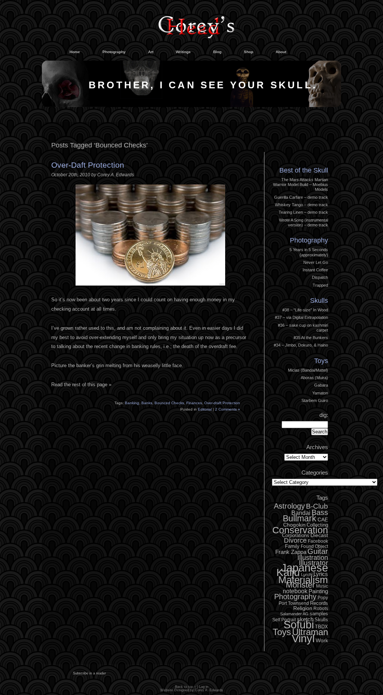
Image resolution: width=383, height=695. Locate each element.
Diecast (319, 535)
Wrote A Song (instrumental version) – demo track (303, 222)
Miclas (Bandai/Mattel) (308, 370)
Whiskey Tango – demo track (301, 204)
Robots (320, 608)
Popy (323, 597)
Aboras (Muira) (314, 377)
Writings (183, 52)
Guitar (317, 551)
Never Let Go (315, 262)
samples (319, 613)
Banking (132, 403)
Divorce (295, 540)
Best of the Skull (303, 170)
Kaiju (288, 572)
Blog (217, 52)
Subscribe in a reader (89, 673)
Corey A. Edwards (209, 690)
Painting (318, 591)
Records (319, 603)
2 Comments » (227, 409)
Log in (316, 150)
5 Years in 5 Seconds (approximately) (308, 252)
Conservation (300, 530)
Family (292, 546)
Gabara (321, 385)
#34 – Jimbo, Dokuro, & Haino (301, 345)
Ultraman (310, 632)
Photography (114, 52)
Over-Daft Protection (87, 165)
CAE (323, 519)
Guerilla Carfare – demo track (301, 197)
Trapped (320, 285)
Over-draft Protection (222, 403)
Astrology (289, 506)
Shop (248, 52)
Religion (302, 608)
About (281, 52)
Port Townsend (294, 603)
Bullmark (299, 518)
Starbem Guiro (314, 400)
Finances (194, 403)
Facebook (318, 541)
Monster (300, 584)
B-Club (317, 506)
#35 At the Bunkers (311, 337)
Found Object (314, 546)
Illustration (312, 557)
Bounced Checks (169, 403)
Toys (321, 361)
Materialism (303, 579)
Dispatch (320, 277)
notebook (295, 591)
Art (150, 52)
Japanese (304, 567)
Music (322, 586)
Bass (320, 512)
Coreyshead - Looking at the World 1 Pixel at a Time (196, 23)
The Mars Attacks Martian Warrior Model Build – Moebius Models (300, 184)
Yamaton (320, 393)
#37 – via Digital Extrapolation (301, 317)
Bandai (300, 512)
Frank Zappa (290, 552)
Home (75, 52)
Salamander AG (294, 614)
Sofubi (299, 625)
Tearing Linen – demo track (303, 212)
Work (322, 640)
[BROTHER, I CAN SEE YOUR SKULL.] (191, 105)
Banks (146, 403)
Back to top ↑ (185, 687)
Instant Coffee (315, 270)
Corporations (295, 535)
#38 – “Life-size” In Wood (305, 310)
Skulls (319, 300)
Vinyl (303, 638)
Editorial (205, 409)
